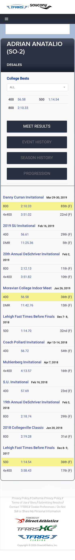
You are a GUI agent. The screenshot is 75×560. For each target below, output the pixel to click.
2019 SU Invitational (19, 226)
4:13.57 (26, 371)
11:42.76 (27, 305)
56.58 (22, 99)
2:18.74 (26, 416)
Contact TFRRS (19, 506)
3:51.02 (26, 214)
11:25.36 (27, 243)
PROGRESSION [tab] (37, 173)
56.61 (25, 234)
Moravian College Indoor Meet (27, 288)
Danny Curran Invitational (23, 197)
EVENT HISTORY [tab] (37, 142)
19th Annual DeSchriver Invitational (31, 402)
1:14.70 (26, 331)
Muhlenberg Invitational (22, 362)
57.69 (25, 391)
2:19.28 (26, 436)
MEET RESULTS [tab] (36, 126)
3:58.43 (26, 470)
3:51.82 (26, 277)
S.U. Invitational (16, 382)
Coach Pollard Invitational (24, 342)
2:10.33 (23, 108)
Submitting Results (50, 502)
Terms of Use (20, 502)
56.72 (25, 351)
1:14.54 (53, 99)
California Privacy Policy (46, 498)
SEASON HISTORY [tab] (37, 157)
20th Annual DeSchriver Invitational (31, 254)
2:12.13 (26, 268)
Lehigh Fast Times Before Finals (29, 316)
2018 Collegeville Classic (23, 427)
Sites (33, 502)
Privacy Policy (20, 498)
